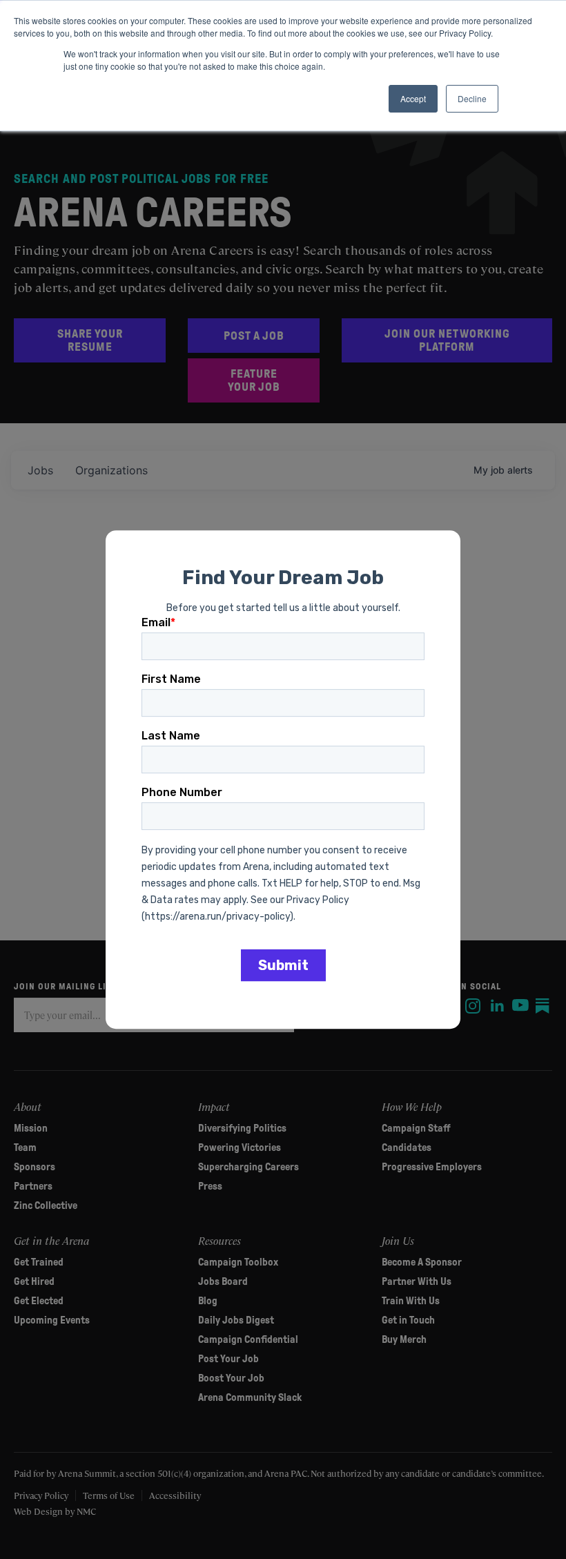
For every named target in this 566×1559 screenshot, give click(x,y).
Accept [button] (413, 98)
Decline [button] (472, 98)
